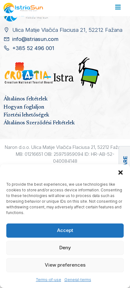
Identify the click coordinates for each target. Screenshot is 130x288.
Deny (65, 248)
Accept (65, 230)
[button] (120, 172)
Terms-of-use (48, 279)
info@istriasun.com (35, 39)
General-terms (77, 279)
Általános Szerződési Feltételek (39, 123)
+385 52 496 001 (33, 48)
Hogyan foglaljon (23, 107)
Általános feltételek (25, 99)
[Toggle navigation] (118, 8)
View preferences (65, 265)
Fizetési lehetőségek (26, 115)
